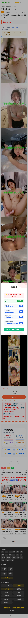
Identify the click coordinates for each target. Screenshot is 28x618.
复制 (21, 306)
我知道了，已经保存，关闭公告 (14, 329)
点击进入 (20, 300)
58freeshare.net (9, 306)
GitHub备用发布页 (10, 317)
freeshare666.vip (9, 312)
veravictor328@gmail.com (11, 323)
